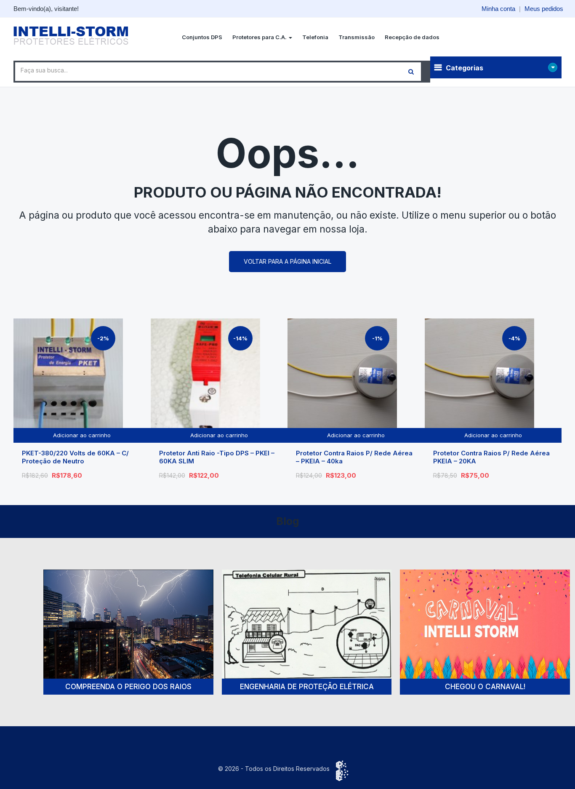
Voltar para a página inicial (287, 261)
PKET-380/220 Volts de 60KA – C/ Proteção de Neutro (75, 457)
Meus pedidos (543, 8)
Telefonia (315, 37)
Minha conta (498, 8)
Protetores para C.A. (260, 37)
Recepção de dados (412, 37)
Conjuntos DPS (202, 37)
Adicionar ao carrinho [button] (82, 435)
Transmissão (356, 37)
